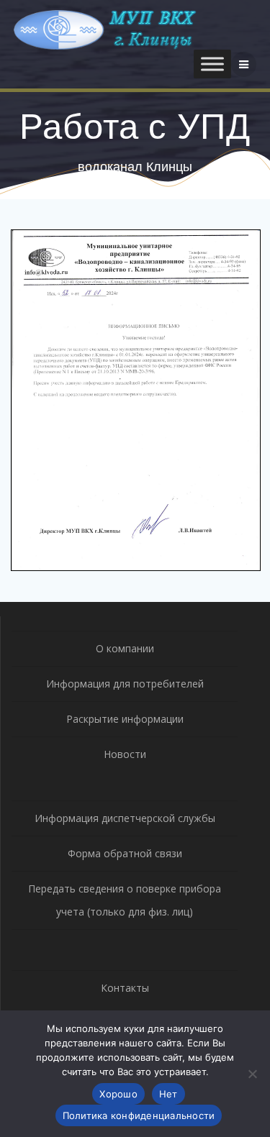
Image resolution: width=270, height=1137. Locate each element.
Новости (125, 754)
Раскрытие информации (125, 719)
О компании (125, 648)
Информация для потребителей (125, 683)
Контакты (125, 988)
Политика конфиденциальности (139, 1115)
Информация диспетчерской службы (125, 818)
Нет (168, 1094)
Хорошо (118, 1094)
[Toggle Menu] (212, 64)
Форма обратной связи (125, 853)
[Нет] (252, 1074)
